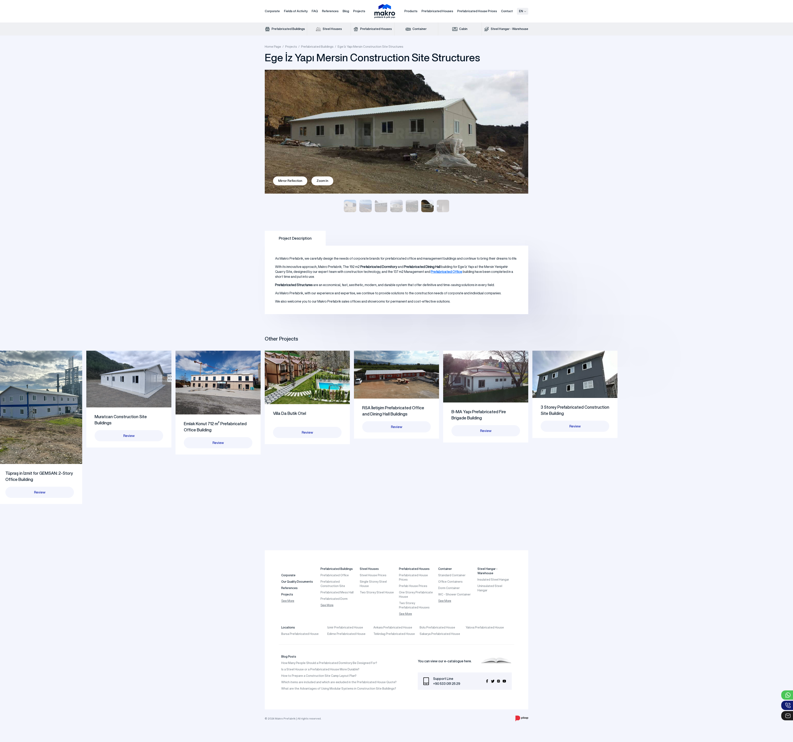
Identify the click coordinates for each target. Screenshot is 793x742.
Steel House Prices (373, 575)
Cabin (462, 28)
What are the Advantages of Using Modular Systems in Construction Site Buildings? (338, 688)
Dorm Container (449, 588)
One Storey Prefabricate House (416, 594)
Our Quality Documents (297, 581)
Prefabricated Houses (437, 11)
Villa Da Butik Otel (289, 413)
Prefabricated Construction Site (333, 583)
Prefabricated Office (335, 575)
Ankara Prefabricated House (392, 627)
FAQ (315, 11)
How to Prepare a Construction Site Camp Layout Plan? (318, 675)
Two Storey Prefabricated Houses (414, 605)
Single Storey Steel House (373, 583)
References (330, 11)
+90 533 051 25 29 (446, 683)
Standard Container (451, 575)
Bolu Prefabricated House (437, 627)
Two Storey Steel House (377, 592)
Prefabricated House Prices (477, 11)
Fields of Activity (295, 11)
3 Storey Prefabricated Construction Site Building (575, 410)
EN (521, 11)
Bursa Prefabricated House (300, 633)
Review (39, 492)
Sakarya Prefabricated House (440, 633)
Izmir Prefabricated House (345, 627)
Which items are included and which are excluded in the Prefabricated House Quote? (338, 682)
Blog (346, 11)
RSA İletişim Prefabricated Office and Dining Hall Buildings (393, 411)
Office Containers (450, 581)
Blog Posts (288, 656)
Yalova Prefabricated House (485, 627)
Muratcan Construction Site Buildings (121, 419)
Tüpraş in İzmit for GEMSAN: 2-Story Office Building (39, 476)
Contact (507, 11)
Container (419, 28)
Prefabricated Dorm (334, 598)
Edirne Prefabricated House (346, 633)
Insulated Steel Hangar (493, 579)
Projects (359, 11)
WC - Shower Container (454, 594)
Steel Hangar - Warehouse (509, 28)
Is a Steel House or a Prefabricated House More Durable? (320, 669)
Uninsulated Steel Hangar (489, 588)
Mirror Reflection (290, 180)
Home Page (273, 46)
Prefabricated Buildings (288, 28)
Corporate (272, 11)
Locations (288, 627)
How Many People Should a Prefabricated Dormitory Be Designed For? (329, 663)
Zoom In (322, 180)
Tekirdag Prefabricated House (394, 633)
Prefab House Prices (413, 586)
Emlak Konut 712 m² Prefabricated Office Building (215, 426)
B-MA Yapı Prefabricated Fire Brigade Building (478, 414)
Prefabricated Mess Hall (337, 592)
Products (410, 11)
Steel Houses (332, 28)
